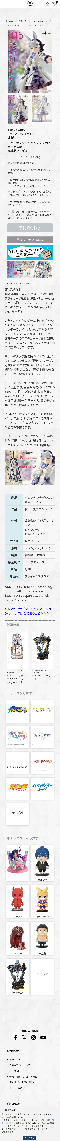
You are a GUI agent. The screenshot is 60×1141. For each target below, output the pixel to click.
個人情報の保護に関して (22, 1082)
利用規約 (14, 1070)
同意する (30, 1137)
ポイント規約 (16, 1088)
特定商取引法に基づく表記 (23, 1076)
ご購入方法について (19, 1065)
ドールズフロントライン (14, 670)
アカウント (14, 1059)
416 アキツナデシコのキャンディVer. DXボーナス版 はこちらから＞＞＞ (28, 611)
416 (11, 138)
